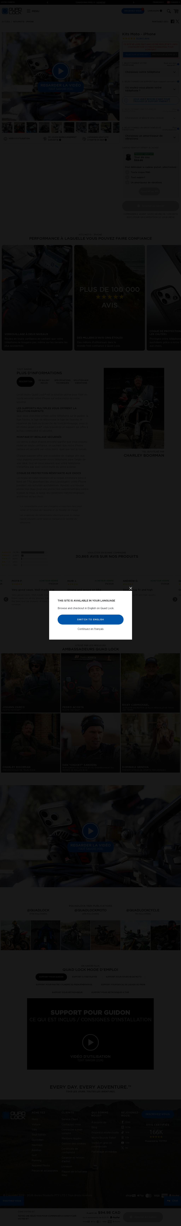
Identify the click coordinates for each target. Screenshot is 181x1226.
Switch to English (90, 619)
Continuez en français (91, 629)
